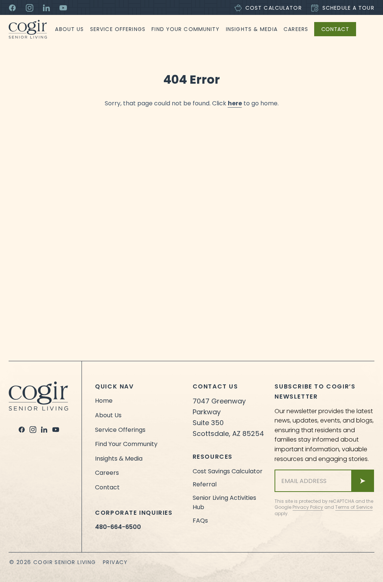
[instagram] (33, 429)
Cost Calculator (273, 8)
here (235, 103)
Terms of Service (354, 507)
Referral (205, 484)
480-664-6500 (118, 527)
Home (104, 400)
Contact (335, 29)
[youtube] (55, 429)
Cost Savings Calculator (228, 471)
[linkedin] (44, 429)
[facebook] (21, 429)
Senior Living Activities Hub (224, 502)
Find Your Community (185, 29)
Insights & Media (252, 29)
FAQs (200, 520)
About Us (69, 29)
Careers (296, 29)
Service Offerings (117, 29)
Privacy (115, 562)
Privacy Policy (307, 507)
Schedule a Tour (348, 8)
